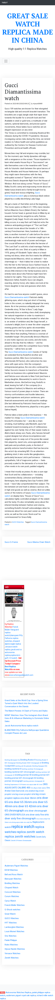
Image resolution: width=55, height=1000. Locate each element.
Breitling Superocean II (12, 784)
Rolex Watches (11, 944)
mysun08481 (38, 104)
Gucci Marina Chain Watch (38, 542)
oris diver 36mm (28, 798)
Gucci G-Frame (11, 542)
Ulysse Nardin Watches (15, 949)
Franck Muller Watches (15, 905)
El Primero (23, 784)
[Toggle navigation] (6, 61)
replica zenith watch (30, 832)
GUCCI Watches (18, 522)
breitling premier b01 (41, 775)
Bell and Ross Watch (14, 874)
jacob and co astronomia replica (13, 652)
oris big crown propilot (21, 794)
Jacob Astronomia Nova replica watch (21, 725)
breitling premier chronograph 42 (33, 781)
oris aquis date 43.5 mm (34, 784)
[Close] (22, 586)
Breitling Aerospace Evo (12, 760)
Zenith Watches (12, 958)
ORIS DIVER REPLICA (15, 814)
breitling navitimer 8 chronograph (32, 769)
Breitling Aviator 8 (28, 760)
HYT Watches (11, 922)
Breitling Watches (12, 883)
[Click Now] (14, 606)
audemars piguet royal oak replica (21, 995)
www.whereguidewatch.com (21, 675)
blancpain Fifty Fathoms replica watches (14, 638)
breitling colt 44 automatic (23, 766)
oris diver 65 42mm (24, 806)
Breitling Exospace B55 (39, 766)
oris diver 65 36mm (20, 802)
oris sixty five (28, 822)
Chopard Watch (11, 887)
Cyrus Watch (10, 901)
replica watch (22, 826)
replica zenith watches (20, 836)
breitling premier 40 (23, 775)
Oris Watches (10, 936)
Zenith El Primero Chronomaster (21, 840)
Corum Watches (12, 896)
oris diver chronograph (35, 810)
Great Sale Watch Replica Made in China (27, 28)
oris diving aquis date (16, 822)
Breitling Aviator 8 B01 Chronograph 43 (28, 763)
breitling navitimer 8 (13, 769)
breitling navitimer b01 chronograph (20, 772)
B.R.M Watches (11, 870)
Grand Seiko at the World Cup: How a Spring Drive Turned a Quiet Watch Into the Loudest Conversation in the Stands (26, 703)
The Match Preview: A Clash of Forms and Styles (26, 711)
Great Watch (10, 914)
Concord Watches (13, 892)
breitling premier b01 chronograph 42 (20, 778)
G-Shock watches (12, 909)
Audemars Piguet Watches (16, 866)
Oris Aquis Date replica (38, 788)
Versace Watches (12, 953)
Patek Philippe (11, 940)
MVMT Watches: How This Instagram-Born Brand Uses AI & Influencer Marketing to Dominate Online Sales (27, 718)
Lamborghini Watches (14, 927)
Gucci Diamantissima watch (17, 297)
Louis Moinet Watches (14, 931)
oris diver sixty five (34, 814)
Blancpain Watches (13, 879)
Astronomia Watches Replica (18, 992)
